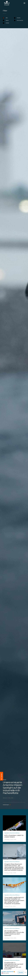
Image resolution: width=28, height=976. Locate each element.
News (7, 20)
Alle (7, 17)
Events (18, 17)
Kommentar (20, 20)
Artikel (7, 22)
